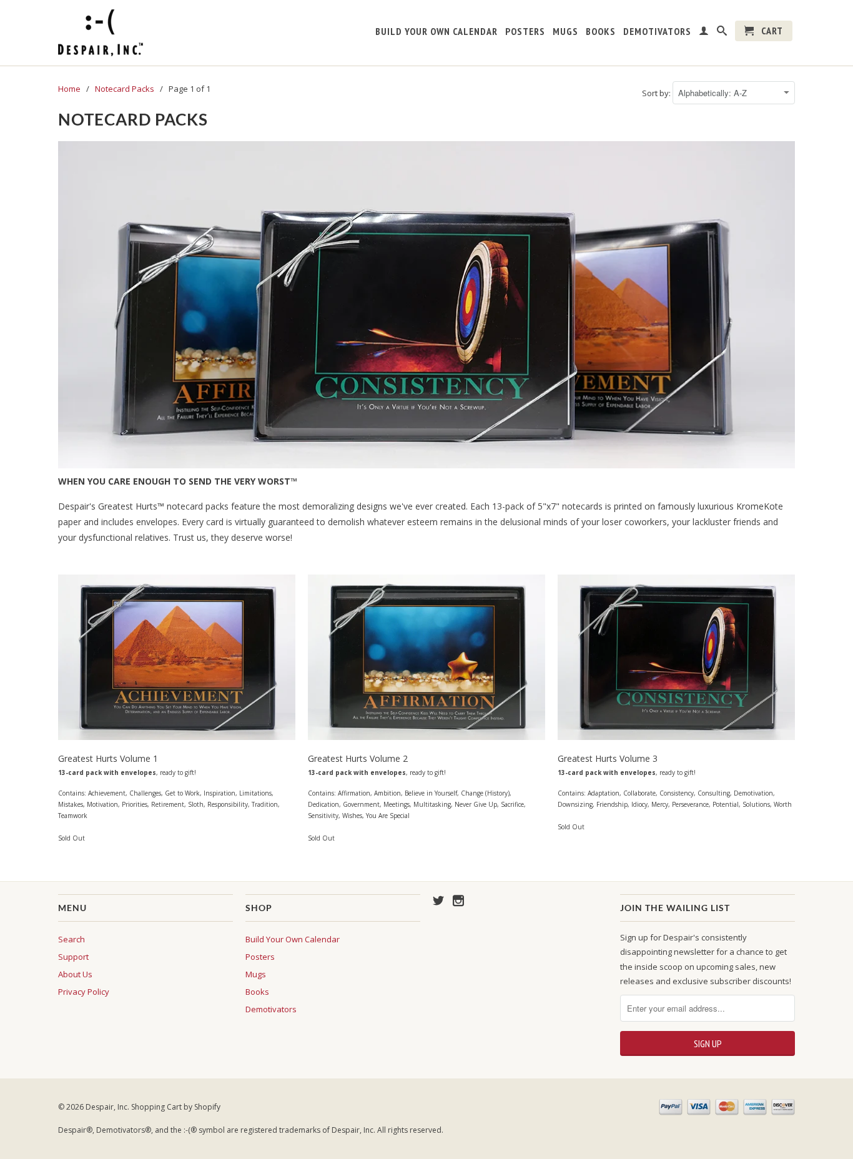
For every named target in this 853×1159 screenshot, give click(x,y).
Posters (525, 31)
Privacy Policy (83, 991)
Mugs (565, 31)
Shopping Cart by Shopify (175, 1107)
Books (601, 31)
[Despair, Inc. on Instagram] (458, 900)
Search (71, 939)
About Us (75, 974)
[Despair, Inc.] (145, 32)
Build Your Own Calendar (436, 31)
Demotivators (657, 31)
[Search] (722, 33)
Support (73, 956)
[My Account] (704, 33)
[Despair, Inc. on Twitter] (438, 900)
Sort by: (657, 93)
